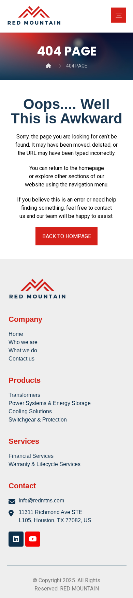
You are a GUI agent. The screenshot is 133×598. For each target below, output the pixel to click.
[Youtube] (32, 539)
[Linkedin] (16, 539)
